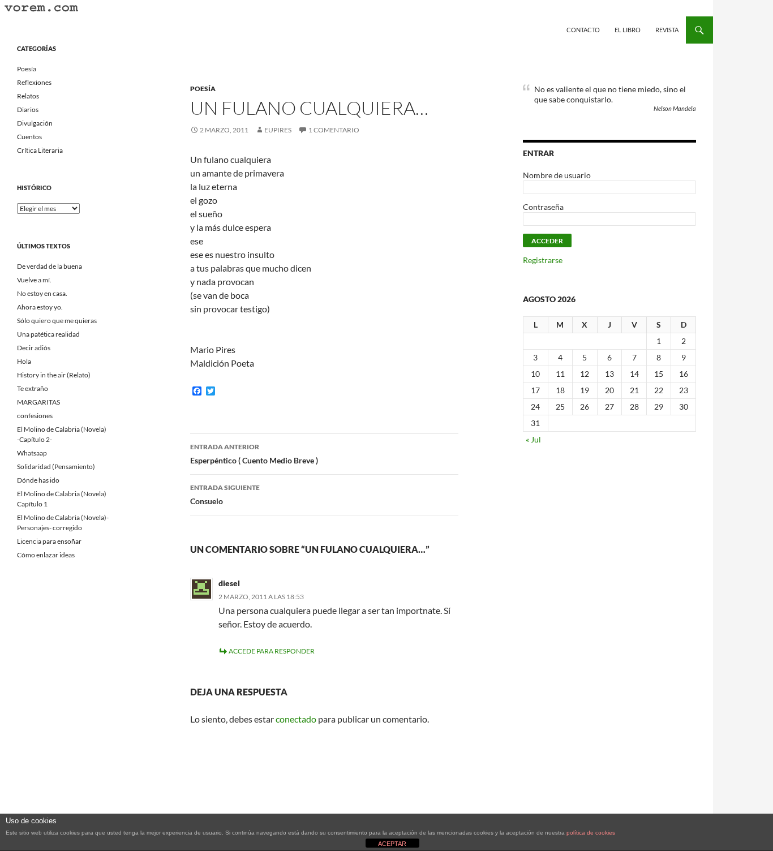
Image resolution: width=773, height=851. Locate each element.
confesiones (35, 415)
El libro (628, 29)
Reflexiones (34, 82)
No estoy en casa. (42, 293)
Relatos (28, 96)
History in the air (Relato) (54, 375)
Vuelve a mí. (34, 280)
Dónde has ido (38, 480)
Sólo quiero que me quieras (57, 320)
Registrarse (542, 260)
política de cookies (590, 832)
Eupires (277, 130)
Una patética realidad (48, 334)
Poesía (203, 88)
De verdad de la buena (49, 266)
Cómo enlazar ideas (46, 555)
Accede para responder (272, 651)
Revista (666, 29)
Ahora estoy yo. (40, 307)
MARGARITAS (38, 402)
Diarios (27, 109)
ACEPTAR (392, 843)
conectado (296, 719)
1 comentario (333, 130)
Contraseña (543, 207)
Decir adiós (33, 347)
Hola (24, 361)
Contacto (583, 29)
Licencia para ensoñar (49, 541)
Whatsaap (32, 453)
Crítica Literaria (40, 150)
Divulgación (35, 123)
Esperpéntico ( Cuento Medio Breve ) (254, 453)
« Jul (533, 439)
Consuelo (225, 494)
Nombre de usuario (557, 175)
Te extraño (32, 388)
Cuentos (29, 136)
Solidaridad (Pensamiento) (56, 466)
